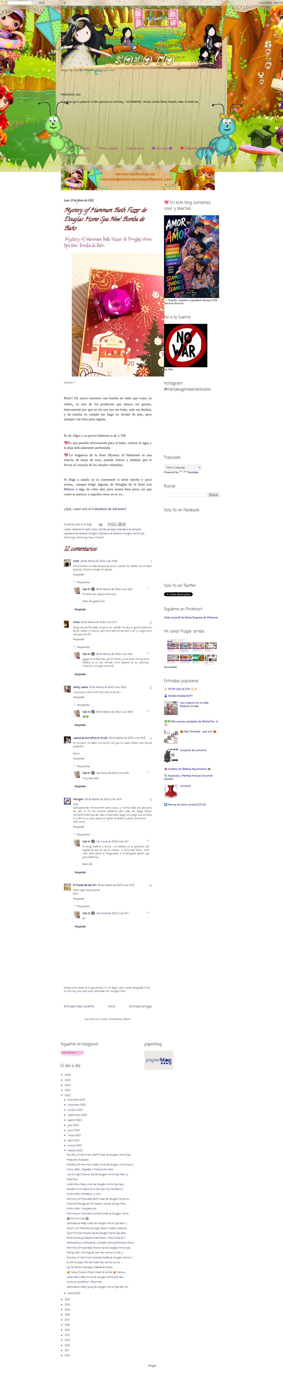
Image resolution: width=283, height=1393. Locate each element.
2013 (67, 1340)
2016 (68, 1325)
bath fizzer (91, 529)
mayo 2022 (75, 1135)
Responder (79, 575)
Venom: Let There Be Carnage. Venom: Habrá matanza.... (97, 1228)
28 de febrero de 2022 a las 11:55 (114, 654)
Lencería (185, 785)
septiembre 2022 (78, 1115)
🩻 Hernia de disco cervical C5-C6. (185, 804)
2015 (68, 1330)
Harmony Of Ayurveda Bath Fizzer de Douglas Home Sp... (98, 1199)
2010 (67, 1355)
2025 (68, 1080)
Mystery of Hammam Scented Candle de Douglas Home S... (100, 1258)
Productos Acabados (78, 1160)
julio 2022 (74, 1125)
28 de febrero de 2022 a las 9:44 (99, 622)
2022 (68, 1095)
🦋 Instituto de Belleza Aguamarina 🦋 (187, 768)
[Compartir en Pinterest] (124, 524)
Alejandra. (85, 149)
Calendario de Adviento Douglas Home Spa (121, 533)
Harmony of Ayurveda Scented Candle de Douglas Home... (98, 1214)
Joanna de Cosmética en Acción (90, 738)
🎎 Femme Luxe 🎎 (78, 1218)
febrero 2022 (75, 1150)
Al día (68, 149)
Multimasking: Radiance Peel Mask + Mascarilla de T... (96, 1238)
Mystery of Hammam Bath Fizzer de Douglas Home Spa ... (99, 1155)
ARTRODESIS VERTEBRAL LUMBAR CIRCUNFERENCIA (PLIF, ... (101, 1243)
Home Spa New (84, 537)
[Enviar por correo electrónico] (109, 524)
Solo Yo (79, 524)
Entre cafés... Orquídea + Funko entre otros (90, 1169)
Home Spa (69, 537)
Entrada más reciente (79, 1006)
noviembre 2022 (77, 1105)
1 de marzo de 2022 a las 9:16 (112, 773)
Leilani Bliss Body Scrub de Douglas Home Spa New (95, 1277)
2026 (68, 1075)
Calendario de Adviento (108, 509)
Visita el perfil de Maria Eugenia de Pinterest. (191, 617)
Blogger (152, 1366)
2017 (67, 1320)
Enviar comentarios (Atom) (116, 1019)
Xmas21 (99, 537)
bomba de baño (107, 529)
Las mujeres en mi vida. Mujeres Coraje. (194, 704)
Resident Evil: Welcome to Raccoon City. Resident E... (95, 1189)
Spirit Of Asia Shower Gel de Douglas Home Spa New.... (97, 1233)
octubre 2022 (76, 1110)
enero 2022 (74, 1293)
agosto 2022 (75, 1120)
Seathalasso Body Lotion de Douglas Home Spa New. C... (97, 1223)
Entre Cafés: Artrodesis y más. (84, 1194)
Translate (192, 472)
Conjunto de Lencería (193, 750)
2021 (68, 1299)
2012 (68, 1345)
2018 (68, 1315)
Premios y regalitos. (108, 149)
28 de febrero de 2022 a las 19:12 (127, 738)
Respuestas (83, 582)
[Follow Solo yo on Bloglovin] (72, 1055)
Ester (76, 561)
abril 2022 (74, 1140)
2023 (68, 1090)
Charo (76, 622)
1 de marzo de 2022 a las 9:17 (112, 841)
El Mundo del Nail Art (84, 885)
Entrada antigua (140, 1006)
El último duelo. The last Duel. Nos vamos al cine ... (94, 1262)
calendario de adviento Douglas (80, 533)
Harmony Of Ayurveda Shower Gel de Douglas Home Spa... (99, 1248)
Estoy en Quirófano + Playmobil (84, 1282)
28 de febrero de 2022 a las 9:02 (114, 589)
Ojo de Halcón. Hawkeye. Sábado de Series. (90, 1267)
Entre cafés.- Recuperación (81, 1209)
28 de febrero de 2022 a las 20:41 (103, 799)
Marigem (78, 799)
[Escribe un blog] (113, 524)
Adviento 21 (78, 529)
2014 (67, 1335)
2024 (68, 1085)
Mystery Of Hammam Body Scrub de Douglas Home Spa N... (100, 1165)
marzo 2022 (75, 1145)
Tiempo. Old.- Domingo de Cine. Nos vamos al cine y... (95, 1253)
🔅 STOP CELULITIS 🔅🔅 (180, 689)
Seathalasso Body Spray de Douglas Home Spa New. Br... (98, 1287)
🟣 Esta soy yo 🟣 (162, 149)
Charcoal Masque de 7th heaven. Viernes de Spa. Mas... (97, 1204)
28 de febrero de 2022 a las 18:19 (114, 712)
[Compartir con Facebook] (120, 524)
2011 (67, 1350)
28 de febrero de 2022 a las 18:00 (107, 687)
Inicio (111, 1006)
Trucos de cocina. (135, 149)
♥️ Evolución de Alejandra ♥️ (196, 149)
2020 (68, 1305)
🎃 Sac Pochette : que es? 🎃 (198, 731)
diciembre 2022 (77, 1100)
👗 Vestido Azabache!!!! (178, 695)
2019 (68, 1310)
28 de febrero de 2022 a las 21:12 (116, 885)
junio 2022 (74, 1130)
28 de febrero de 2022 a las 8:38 (98, 561)
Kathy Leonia (80, 687)
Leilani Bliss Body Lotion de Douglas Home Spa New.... (96, 1184)
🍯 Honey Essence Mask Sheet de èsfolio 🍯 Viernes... (96, 1272)
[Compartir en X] (117, 524)
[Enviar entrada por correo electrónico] (100, 524)
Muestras (72, 1179)
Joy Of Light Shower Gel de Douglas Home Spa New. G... (98, 1174)
